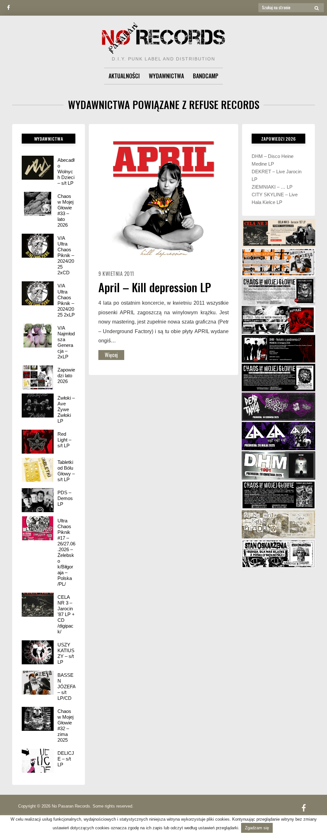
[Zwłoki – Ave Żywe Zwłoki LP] (38, 406)
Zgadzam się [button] (257, 827)
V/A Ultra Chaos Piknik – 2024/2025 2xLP (66, 300)
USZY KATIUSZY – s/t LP (65, 653)
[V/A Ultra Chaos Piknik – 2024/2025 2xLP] (38, 293)
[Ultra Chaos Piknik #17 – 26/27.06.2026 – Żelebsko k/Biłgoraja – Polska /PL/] (38, 528)
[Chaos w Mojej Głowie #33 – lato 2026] (38, 204)
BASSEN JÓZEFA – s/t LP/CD (66, 686)
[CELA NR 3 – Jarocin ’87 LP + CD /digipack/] (38, 605)
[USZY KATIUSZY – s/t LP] (38, 652)
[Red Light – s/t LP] (38, 442)
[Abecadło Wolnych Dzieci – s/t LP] (38, 168)
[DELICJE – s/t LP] (38, 761)
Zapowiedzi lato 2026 (66, 375)
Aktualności (124, 76)
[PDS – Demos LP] (38, 500)
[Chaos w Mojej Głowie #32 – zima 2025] (38, 719)
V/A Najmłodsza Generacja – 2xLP (66, 342)
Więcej (111, 355)
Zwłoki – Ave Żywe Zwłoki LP (66, 409)
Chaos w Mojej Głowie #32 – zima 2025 (65, 725)
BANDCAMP (205, 76)
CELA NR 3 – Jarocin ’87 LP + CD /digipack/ (66, 614)
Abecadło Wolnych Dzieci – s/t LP (65, 171)
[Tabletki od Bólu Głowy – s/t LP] (38, 470)
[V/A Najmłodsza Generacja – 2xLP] (38, 336)
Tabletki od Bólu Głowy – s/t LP (66, 470)
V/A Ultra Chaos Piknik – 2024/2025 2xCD (65, 255)
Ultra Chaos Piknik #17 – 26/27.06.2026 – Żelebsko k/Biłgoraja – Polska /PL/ (66, 552)
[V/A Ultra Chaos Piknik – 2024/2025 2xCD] (38, 246)
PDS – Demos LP (65, 498)
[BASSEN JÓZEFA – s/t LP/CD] (38, 683)
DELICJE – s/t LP (65, 758)
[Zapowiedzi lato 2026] (38, 377)
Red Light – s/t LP (64, 439)
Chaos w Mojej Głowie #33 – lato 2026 (65, 210)
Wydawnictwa (166, 76)
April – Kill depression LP (154, 286)
